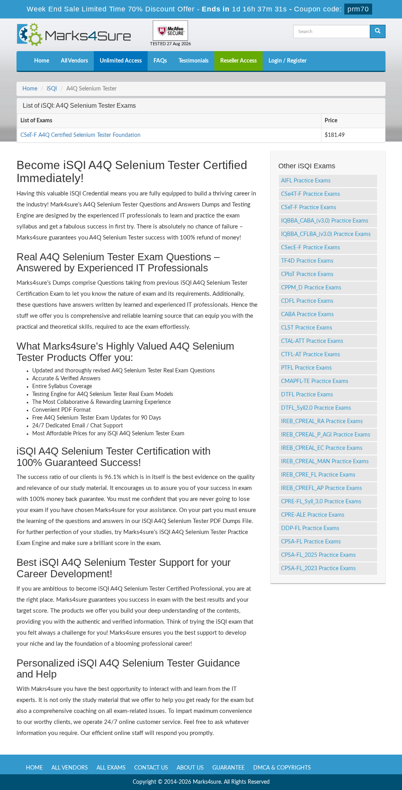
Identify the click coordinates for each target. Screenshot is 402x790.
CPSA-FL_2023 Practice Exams (318, 568)
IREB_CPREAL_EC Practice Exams (321, 448)
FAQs (160, 61)
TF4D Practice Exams (307, 261)
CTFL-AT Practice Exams (310, 354)
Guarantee (228, 768)
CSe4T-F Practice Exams (310, 194)
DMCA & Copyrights (282, 768)
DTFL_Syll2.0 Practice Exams (316, 408)
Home (41, 61)
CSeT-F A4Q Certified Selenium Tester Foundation (80, 135)
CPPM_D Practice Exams (311, 288)
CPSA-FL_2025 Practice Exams (318, 555)
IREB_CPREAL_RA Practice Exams (322, 421)
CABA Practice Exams (307, 314)
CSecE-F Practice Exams (310, 247)
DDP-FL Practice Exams (310, 528)
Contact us (151, 768)
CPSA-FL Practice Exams (311, 542)
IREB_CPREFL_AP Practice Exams (321, 488)
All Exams (111, 768)
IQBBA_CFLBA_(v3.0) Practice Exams (326, 234)
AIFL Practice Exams (306, 181)
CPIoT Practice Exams (307, 274)
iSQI (52, 89)
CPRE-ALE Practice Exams (312, 515)
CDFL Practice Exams (307, 301)
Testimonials (193, 61)
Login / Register (288, 61)
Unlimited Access (121, 61)
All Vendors (74, 61)
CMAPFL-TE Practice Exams (314, 381)
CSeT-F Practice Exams (308, 207)
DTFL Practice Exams (307, 395)
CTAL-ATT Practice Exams (312, 341)
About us (190, 768)
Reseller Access (238, 61)
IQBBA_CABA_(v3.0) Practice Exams (324, 221)
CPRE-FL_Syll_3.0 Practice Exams (321, 502)
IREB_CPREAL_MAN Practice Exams (325, 461)
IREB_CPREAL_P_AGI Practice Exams (325, 435)
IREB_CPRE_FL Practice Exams (318, 475)
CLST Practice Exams (306, 328)
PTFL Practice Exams (306, 368)
